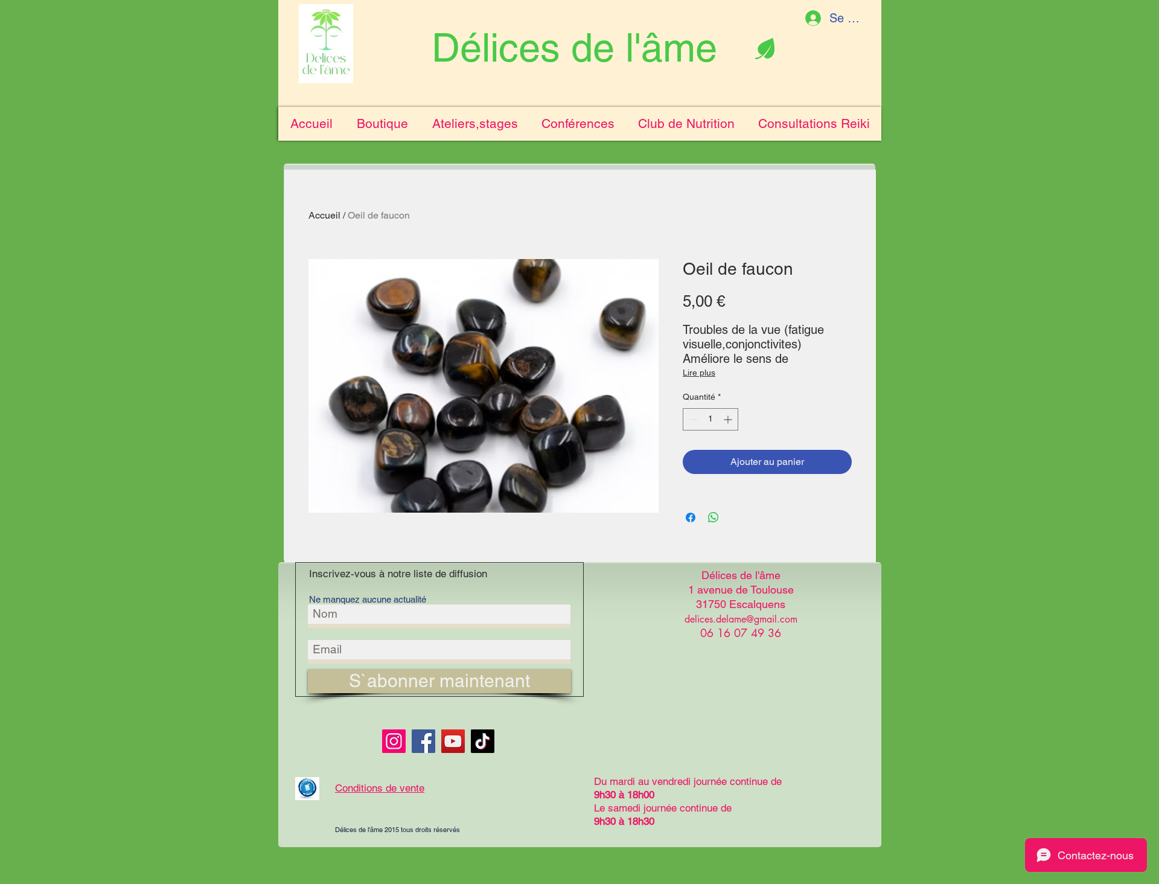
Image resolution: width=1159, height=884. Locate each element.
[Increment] (728, 419)
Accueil (324, 215)
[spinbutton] (710, 419)
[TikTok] (482, 741)
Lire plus (699, 372)
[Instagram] (394, 741)
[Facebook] (423, 741)
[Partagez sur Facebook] (690, 517)
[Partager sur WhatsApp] (713, 517)
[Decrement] (692, 419)
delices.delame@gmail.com (741, 619)
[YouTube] (453, 741)
